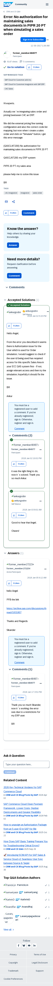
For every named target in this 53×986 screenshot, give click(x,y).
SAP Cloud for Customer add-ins (18, 80)
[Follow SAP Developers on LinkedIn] (34, 945)
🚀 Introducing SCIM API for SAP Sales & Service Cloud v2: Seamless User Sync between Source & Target (24, 859)
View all (7, 929)
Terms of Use (40, 954)
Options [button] (47, 40)
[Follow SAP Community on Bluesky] (24, 945)
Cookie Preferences (13, 979)
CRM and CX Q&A (13, 12)
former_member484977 (25, 53)
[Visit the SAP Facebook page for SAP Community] (18, 945)
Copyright (13, 962)
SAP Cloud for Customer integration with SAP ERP (24, 84)
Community (21, 4)
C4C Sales (9, 89)
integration (25, 193)
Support (40, 971)
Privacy (13, 954)
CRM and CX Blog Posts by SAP (22, 795)
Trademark (13, 971)
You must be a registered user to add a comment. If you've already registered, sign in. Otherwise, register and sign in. (25, 414)
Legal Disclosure (40, 962)
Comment (28, 213)
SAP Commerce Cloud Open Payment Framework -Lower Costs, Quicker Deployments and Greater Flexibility (23, 808)
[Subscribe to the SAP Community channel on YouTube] (29, 945)
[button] (29, 67)
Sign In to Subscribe (33, 39)
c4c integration (11, 193)
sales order (37, 193)
